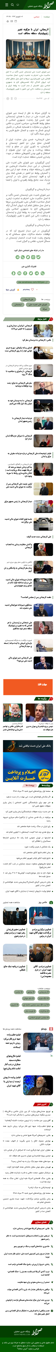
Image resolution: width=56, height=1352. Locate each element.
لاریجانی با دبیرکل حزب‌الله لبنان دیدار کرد (19, 437)
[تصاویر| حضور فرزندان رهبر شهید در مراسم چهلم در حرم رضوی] (15, 916)
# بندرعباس (44, 992)
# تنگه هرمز (44, 998)
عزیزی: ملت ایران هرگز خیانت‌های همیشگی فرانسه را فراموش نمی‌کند (27, 1302)
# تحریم (14, 1005)
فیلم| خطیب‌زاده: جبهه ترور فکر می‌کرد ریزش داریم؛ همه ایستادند (11, 1041)
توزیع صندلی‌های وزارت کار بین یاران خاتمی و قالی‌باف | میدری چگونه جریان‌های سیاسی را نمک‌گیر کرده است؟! (26, 1113)
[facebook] (25, 273)
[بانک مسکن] (28, 687)
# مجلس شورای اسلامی (39, 1017)
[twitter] (31, 273)
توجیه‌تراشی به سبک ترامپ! (39, 1187)
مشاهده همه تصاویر (11, 902)
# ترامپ (18, 992)
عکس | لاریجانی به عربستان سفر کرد (36, 340)
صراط (45, 309)
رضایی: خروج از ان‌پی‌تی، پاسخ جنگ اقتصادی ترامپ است (28, 1264)
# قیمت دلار (30, 1011)
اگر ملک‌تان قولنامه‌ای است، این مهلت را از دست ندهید (28, 797)
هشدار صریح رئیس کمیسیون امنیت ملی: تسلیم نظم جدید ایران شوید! (26, 1255)
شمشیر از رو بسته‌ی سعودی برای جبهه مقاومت (33, 1282)
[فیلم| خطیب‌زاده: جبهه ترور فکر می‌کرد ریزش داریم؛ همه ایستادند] (38, 1043)
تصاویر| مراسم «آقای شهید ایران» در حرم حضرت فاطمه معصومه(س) (42, 971)
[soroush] (13, 273)
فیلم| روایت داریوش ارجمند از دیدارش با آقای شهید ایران (28, 891)
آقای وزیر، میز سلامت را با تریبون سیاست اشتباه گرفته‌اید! (27, 1120)
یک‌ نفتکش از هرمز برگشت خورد (37, 847)
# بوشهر (30, 992)
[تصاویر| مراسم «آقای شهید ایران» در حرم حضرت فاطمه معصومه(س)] (41, 953)
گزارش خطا (11, 290)
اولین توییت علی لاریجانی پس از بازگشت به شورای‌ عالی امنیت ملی (19, 485)
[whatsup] (43, 273)
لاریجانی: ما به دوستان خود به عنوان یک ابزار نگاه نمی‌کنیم (20, 402)
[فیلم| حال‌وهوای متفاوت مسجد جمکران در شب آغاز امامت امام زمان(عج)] (38, 1064)
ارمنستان (18, 304)
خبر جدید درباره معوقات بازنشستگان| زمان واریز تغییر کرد (28, 811)
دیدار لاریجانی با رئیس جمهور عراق (18, 501)
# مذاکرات (44, 1011)
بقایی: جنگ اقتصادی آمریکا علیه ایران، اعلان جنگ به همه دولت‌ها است (26, 1180)
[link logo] (28, 1331)
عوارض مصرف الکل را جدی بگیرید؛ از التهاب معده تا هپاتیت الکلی (26, 1142)
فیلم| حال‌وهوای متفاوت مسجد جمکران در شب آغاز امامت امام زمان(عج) (26, 865)
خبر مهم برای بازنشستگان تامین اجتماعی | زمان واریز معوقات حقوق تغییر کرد (26, 804)
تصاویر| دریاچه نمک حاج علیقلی (14, 968)
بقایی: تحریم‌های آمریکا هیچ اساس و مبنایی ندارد (30, 1135)
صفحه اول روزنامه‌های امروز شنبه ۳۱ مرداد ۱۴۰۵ (31, 791)
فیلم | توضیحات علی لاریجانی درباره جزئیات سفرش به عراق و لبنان (29, 455)
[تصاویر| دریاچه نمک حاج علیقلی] (15, 953)
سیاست (47, 17)
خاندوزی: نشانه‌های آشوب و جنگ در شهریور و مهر (31, 1246)
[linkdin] (19, 273)
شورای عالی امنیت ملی (38, 304)
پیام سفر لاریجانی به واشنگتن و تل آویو (18, 570)
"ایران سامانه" (22, 1349)
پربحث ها (30, 785)
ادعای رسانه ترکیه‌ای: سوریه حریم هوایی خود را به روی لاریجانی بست (18, 349)
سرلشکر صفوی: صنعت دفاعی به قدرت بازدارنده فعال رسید (27, 1172)
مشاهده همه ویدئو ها (12, 1029)
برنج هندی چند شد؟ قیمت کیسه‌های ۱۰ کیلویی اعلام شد (28, 832)
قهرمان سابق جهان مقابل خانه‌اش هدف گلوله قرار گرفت (28, 1167)
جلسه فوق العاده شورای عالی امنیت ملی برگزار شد (18, 521)
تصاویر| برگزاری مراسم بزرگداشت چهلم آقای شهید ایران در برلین (40, 933)
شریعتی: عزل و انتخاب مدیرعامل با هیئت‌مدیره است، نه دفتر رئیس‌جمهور (27, 1237)
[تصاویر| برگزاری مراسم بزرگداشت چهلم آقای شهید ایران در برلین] (41, 916)
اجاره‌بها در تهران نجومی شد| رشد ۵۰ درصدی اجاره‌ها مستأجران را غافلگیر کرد (26, 839)
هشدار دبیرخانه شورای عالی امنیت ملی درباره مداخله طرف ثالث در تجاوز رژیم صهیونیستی (19, 582)
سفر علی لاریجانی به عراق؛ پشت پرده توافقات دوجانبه (19, 385)
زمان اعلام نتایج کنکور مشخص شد (36, 852)
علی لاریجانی (28, 299)
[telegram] (37, 273)
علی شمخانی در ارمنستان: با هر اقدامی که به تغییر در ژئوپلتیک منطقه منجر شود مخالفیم (19, 625)
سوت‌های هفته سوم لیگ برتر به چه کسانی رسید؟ (30, 1161)
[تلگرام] (17, 257)
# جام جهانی (28, 998)
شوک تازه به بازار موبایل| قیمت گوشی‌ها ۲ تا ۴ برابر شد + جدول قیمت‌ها (26, 874)
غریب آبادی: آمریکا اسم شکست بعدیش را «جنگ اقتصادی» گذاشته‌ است (28, 1273)
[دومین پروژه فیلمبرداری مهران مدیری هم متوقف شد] (39, 713)
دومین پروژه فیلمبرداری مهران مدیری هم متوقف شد (39, 728)
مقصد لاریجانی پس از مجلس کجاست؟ (36, 597)
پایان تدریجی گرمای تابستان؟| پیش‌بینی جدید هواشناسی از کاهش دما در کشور (26, 883)
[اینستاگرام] (33, 257)
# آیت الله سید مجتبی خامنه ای (36, 1005)
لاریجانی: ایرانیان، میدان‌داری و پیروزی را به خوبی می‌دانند (19, 327)
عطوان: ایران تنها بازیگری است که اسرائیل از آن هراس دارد (27, 1150)
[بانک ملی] (28, 746)
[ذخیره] (16, 21)
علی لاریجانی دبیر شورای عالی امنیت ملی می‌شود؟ (20, 659)
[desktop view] (17, 5)
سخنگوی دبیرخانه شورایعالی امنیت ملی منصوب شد (18, 607)
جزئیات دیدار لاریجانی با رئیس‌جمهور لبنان (22, 420)
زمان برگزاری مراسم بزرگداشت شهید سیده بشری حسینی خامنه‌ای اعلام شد (26, 1200)
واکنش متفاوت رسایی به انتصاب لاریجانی (19, 546)
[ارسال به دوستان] (12, 21)
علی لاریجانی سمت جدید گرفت (39, 536)
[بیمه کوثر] (28, 775)
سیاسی (36, 17)
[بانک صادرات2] (28, 760)
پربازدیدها (46, 785)
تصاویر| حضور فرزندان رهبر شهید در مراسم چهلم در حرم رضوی (14, 933)
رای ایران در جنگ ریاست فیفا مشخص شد (33, 826)
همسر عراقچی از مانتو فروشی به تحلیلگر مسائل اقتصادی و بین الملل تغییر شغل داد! (27, 1312)
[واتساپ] (22, 257)
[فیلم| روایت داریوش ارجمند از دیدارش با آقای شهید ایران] (38, 1085)
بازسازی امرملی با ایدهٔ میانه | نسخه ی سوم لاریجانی (18, 645)
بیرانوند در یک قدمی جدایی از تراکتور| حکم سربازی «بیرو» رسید (26, 819)
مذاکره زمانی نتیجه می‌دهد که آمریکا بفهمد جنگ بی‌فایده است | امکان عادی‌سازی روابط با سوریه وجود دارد (18, 472)
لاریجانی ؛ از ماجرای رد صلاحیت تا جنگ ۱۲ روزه (19, 373)
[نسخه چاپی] (7, 21)
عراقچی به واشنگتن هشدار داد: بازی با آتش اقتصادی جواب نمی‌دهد (28, 1291)
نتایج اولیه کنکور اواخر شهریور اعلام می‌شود (33, 858)
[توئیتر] (28, 257)
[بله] (38, 257)
